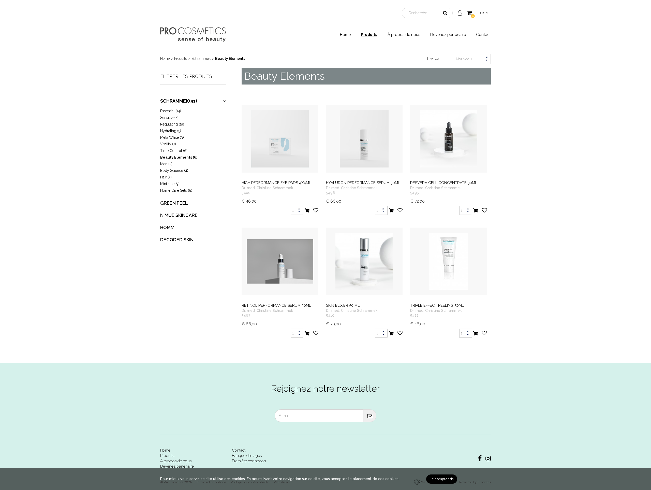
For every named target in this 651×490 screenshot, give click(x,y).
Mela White (172, 137)
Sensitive (170, 118)
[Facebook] (480, 458)
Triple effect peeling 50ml (437, 305)
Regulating (172, 124)
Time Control (173, 151)
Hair (166, 177)
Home (345, 34)
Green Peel (174, 203)
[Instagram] (488, 458)
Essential (170, 111)
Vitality (168, 144)
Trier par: (433, 58)
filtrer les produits (186, 76)
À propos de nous (404, 34)
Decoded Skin (177, 239)
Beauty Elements (230, 59)
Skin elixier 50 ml (343, 305)
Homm (167, 227)
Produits (369, 34)
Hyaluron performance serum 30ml (363, 182)
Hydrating (170, 131)
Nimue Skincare (179, 215)
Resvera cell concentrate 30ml (443, 182)
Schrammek (201, 59)
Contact (483, 34)
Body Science (174, 171)
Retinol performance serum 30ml (276, 305)
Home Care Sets (176, 190)
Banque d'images (247, 455)
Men (166, 164)
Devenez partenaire (448, 34)
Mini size (170, 184)
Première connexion (249, 461)
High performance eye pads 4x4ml (276, 182)
